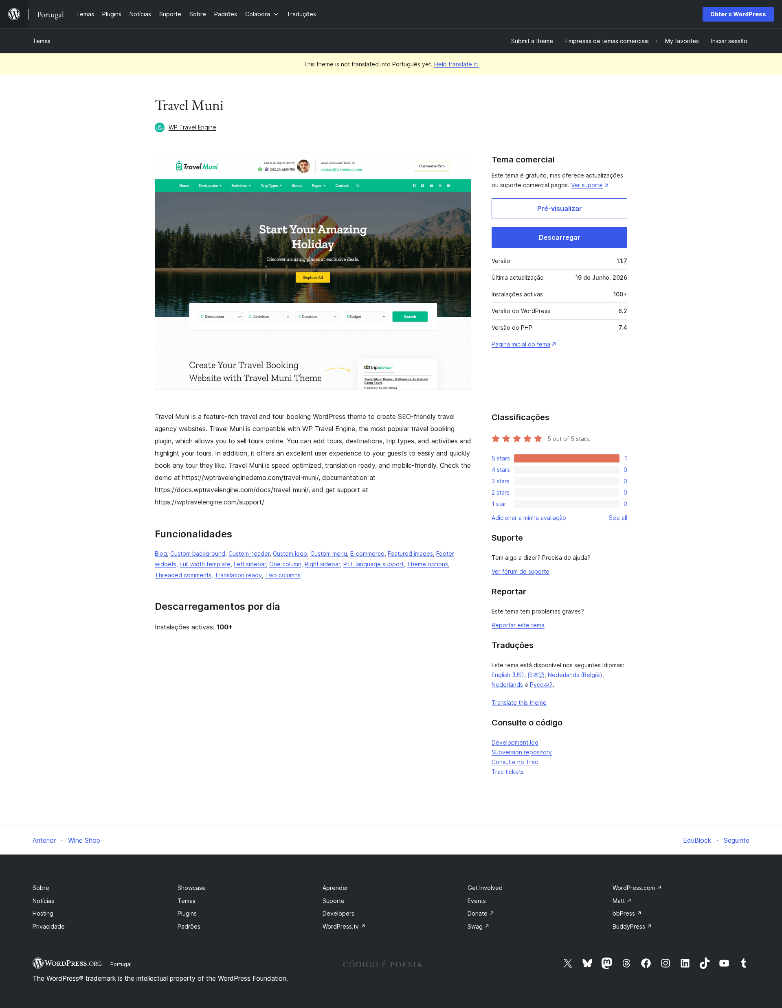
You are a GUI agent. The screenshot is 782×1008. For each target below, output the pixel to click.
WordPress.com (637, 887)
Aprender (335, 887)
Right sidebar (322, 564)
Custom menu (328, 553)
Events (477, 900)
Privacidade (49, 926)
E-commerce (367, 553)
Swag (479, 926)
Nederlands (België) (575, 674)
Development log (515, 742)
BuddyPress (632, 926)
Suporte (334, 900)
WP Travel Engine (192, 127)
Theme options (427, 564)
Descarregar (559, 237)
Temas (42, 40)
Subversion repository (522, 752)
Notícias (43, 900)
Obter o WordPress (738, 14)
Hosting (43, 913)
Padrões (189, 926)
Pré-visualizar (559, 208)
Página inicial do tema (521, 344)
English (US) (508, 674)
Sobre (41, 887)
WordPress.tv (344, 926)
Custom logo (290, 553)
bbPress (627, 913)
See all (618, 517)
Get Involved (485, 887)
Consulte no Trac (515, 761)
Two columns (283, 575)
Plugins (187, 913)
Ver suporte (587, 185)
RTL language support (373, 564)
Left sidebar (250, 564)
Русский (541, 684)
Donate (481, 913)
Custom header (249, 553)
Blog (161, 553)
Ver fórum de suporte (520, 571)
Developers (338, 913)
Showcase (192, 887)
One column (285, 564)
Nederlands (507, 684)
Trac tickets (508, 771)
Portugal (121, 964)
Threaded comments (183, 575)
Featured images (410, 553)
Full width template (205, 564)
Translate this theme (519, 702)
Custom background (197, 553)
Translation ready (238, 575)
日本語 (536, 674)
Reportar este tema (518, 625)
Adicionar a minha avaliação (529, 517)
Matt (622, 900)
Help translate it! (456, 64)
